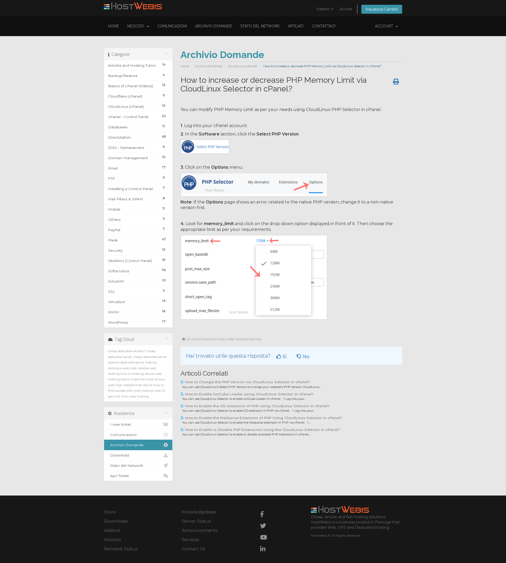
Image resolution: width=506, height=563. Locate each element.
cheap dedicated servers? (126, 351)
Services (190, 539)
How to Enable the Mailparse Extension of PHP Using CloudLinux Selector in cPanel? (263, 418)
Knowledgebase (199, 512)
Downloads (116, 521)
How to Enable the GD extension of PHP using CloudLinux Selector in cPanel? (256, 406)
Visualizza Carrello (382, 9)
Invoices (112, 539)
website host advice (137, 385)
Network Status (121, 548)
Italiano (323, 9)
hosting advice (143, 374)
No (305, 356)
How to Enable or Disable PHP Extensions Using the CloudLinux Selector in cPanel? (262, 430)
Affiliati (296, 26)
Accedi (346, 9)
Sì (283, 356)
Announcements (200, 530)
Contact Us (193, 548)
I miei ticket (119, 424)
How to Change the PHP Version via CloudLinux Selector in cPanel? (247, 382)
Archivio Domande (213, 26)
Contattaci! (323, 26)
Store (110, 512)
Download (118, 455)
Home (113, 26)
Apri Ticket (118, 476)
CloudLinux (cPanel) (242, 66)
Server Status (196, 521)
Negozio (136, 26)
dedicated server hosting (138, 362)
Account (385, 26)
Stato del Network (260, 26)
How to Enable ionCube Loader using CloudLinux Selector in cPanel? (249, 394)
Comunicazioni (172, 26)
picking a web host (122, 368)
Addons (112, 530)
